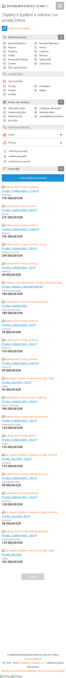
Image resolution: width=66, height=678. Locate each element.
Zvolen (12, 63)
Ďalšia (32, 576)
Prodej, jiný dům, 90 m (16, 516)
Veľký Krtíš (45, 59)
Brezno (12, 47)
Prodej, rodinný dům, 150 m (19, 248)
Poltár (11, 55)
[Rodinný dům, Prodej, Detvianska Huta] (24, 301)
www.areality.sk (33, 658)
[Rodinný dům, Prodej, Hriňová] (20, 225)
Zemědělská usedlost (51, 116)
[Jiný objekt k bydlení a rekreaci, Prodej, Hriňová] (29, 454)
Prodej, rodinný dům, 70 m (19, 267)
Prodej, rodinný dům (14, 305)
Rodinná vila (15, 116)
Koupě (11, 90)
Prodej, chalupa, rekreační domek (22, 286)
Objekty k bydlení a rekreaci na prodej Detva (30, 17)
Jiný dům (13, 120)
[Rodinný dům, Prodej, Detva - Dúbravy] (24, 397)
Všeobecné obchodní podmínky (18, 670)
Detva (42, 47)
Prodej (12, 86)
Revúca (43, 55)
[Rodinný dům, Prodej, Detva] (19, 206)
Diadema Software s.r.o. (32, 662)
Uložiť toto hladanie (19, 28)
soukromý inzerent (19, 161)
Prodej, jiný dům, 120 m (17, 459)
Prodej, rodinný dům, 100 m (19, 401)
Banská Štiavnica (48, 43)
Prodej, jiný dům (12, 554)
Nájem (43, 90)
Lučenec (44, 51)
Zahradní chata (16, 108)
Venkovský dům (17, 112)
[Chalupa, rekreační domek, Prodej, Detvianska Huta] (32, 282)
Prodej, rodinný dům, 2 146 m (20, 191)
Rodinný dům (46, 112)
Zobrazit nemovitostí (33, 178)
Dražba (12, 94)
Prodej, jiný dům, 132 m (17, 382)
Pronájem (44, 86)
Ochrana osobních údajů (51, 670)
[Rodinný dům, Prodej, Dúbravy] (20, 187)
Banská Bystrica (17, 43)
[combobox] (33, 168)
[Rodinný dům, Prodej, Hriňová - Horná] (24, 244)
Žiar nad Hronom (17, 67)
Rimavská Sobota (18, 59)
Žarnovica (45, 63)
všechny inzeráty (18, 151)
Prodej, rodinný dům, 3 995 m (20, 363)
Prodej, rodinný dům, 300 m (19, 210)
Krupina (12, 51)
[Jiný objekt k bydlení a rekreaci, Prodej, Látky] (28, 378)
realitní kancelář (18, 156)
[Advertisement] (33, 618)
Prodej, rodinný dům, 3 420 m (20, 229)
